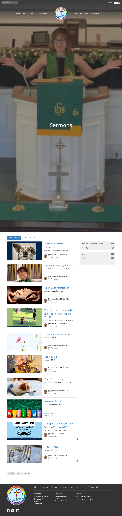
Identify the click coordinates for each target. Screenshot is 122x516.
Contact (110, 2)
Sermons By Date (14, 238)
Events (33, 13)
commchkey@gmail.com (88, 499)
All (83, 262)
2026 (97, 254)
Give (86, 13)
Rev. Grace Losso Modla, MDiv (97, 243)
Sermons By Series (29, 238)
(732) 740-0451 (86, 497)
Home (18, 13)
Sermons (78, 13)
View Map (38, 503)
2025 (97, 258)
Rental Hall (95, 13)
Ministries (43, 13)
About (25, 13)
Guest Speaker (97, 248)
